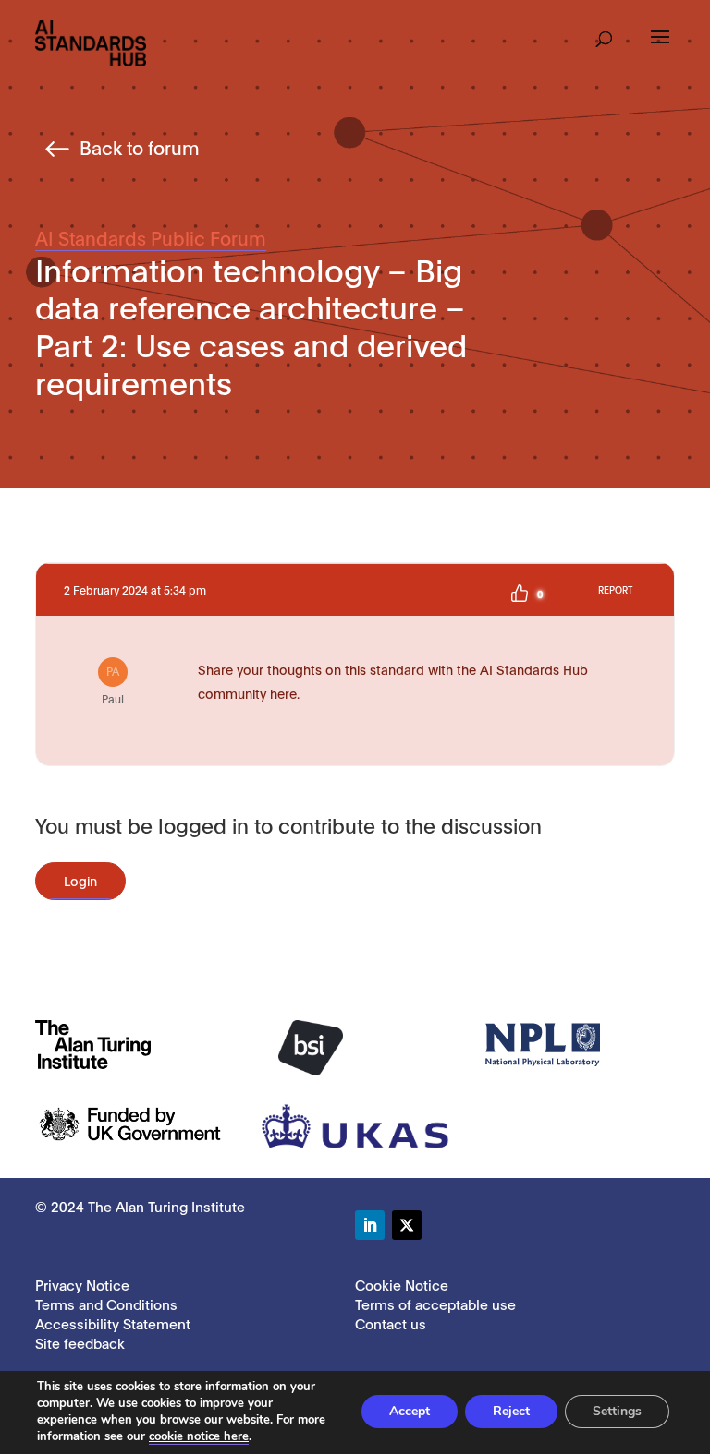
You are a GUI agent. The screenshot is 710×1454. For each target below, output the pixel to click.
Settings (617, 1411)
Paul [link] (113, 684)
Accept (409, 1411)
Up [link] (519, 594)
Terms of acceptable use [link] (435, 1303)
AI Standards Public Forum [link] (150, 237)
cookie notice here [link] (199, 1436)
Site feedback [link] (80, 1342)
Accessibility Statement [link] (112, 1323)
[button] (604, 33)
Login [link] (80, 880)
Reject (511, 1411)
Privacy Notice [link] (82, 1284)
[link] (90, 42)
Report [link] (615, 589)
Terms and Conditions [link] (106, 1303)
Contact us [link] (390, 1323)
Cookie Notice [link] (401, 1284)
